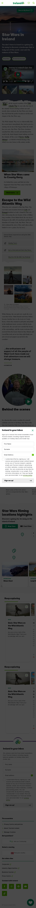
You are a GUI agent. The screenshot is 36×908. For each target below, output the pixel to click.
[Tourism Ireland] (18, 3)
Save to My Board (24, 10)
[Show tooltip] (33, 455)
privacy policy (27, 475)
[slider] (7, 81)
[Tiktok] (4, 893)
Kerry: (22, 137)
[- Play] (28, 401)
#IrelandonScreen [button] (19, 58)
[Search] (33, 3)
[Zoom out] (33, 536)
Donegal (5, 212)
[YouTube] (25, 886)
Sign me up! (9, 480)
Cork (25, 209)
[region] (18, 559)
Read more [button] (10, 193)
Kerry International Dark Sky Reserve (20, 250)
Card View (28, 526)
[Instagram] (11, 886)
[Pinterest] (18, 886)
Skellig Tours (12, 243)
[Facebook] (4, 886)
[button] (32, 430)
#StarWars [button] (6, 58)
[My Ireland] (28, 3)
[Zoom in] (33, 533)
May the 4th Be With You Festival (19, 257)
